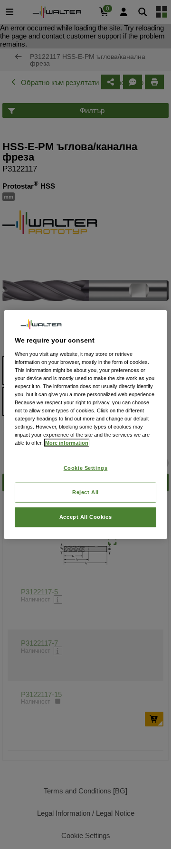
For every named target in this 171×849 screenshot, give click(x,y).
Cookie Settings (86, 468)
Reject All (85, 492)
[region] (85, 424)
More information (66, 443)
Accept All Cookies (85, 517)
